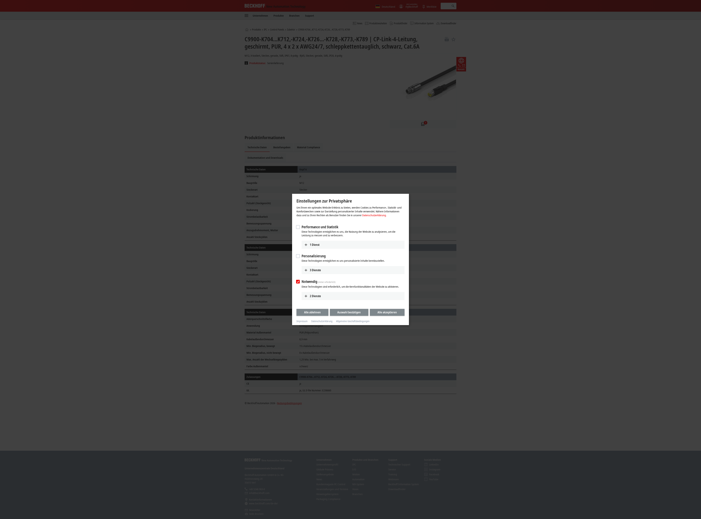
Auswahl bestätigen (349, 312)
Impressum (302, 321)
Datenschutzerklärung (321, 321)
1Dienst (314, 245)
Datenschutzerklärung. (374, 215)
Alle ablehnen (312, 312)
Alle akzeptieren (387, 312)
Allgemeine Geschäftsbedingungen (352, 321)
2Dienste (315, 296)
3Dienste (315, 270)
